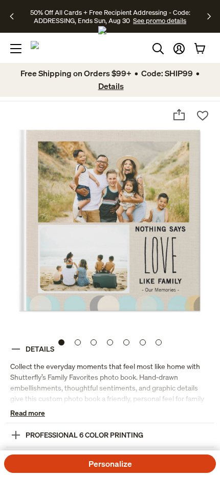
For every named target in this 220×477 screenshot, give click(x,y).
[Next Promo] (209, 16)
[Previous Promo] (15, 16)
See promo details (159, 20)
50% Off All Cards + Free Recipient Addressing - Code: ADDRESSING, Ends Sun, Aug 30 (110, 16)
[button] (179, 48)
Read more (27, 413)
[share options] (179, 114)
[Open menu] (15, 48)
